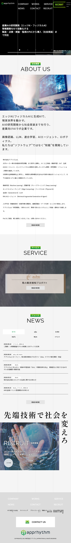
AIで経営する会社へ (12, 511)
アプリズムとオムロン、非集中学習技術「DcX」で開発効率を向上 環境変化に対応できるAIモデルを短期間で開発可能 (35, 368)
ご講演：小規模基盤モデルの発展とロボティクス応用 (21, 346)
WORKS (35, 4)
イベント (57, 337)
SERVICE (48, 4)
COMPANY (23, 4)
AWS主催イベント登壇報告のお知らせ (16, 390)
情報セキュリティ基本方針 (47, 511)
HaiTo (14, 337)
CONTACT (35, 8)
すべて (14, 332)
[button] (19, 49)
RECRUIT (48, 8)
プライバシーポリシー (35, 511)
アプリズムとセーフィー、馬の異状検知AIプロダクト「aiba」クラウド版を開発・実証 (32, 357)
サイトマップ (24, 510)
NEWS (21, 8)
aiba (35, 332)
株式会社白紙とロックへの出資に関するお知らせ (20, 380)
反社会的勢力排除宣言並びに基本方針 (58, 511)
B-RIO (57, 332)
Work (35, 337)
